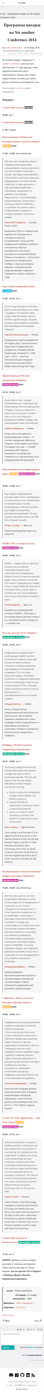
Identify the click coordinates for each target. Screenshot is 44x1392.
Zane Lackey (11, 827)
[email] (11, 1375)
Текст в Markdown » (25, 1302)
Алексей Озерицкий (15, 1083)
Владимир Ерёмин (15, 966)
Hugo (21, 1381)
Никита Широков (14, 428)
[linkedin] (28, 1375)
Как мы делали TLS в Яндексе (19, 632)
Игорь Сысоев (12, 525)
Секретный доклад (13, 107)
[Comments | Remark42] (22, 1344)
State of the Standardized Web (18, 286)
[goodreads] (17, 1375)
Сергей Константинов (16, 334)
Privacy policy (22, 1389)
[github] (22, 1375)
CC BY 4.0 (20, 1307)
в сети (22, 2)
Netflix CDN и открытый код (18, 543)
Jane (34, 1381)
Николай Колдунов (15, 222)
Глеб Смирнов (12, 604)
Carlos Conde (11, 1196)
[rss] (33, 1375)
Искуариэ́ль (19, 88)
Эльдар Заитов (13, 704)
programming (8, 1315)
